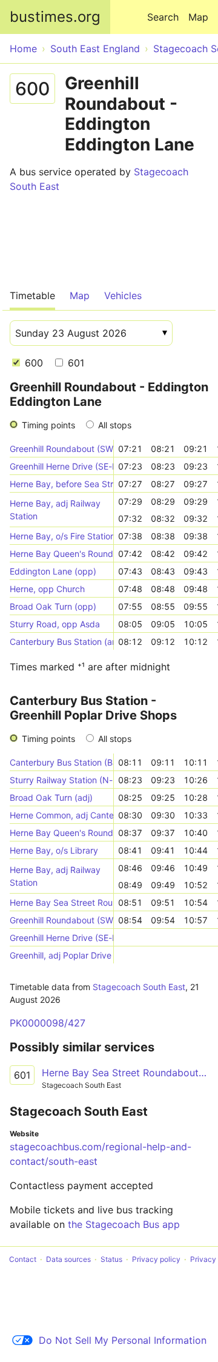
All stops (114, 425)
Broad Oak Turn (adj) (51, 797)
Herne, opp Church (47, 589)
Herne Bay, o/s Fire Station (61, 536)
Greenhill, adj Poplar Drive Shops (61, 955)
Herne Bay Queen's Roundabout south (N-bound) (61, 833)
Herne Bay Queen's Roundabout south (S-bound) (61, 553)
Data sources (68, 1259)
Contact (22, 1259)
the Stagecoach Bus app (124, 1224)
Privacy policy (156, 1259)
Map (198, 17)
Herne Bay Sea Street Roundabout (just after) (61, 902)
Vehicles (123, 295)
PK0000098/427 (47, 1023)
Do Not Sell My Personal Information (122, 1340)
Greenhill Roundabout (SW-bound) (61, 448)
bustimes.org (55, 16)
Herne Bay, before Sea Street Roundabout (61, 484)
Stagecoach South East (139, 987)
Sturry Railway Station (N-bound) (61, 780)
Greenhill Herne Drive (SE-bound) (61, 466)
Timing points (48, 425)
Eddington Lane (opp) (53, 571)
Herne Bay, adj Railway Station (55, 509)
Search (163, 17)
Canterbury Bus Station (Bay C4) (61, 762)
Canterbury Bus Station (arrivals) (61, 641)
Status (111, 1259)
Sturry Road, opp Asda (55, 624)
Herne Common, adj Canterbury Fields (61, 815)
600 (32, 363)
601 (74, 363)
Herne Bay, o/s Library (54, 850)
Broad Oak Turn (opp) (53, 606)
